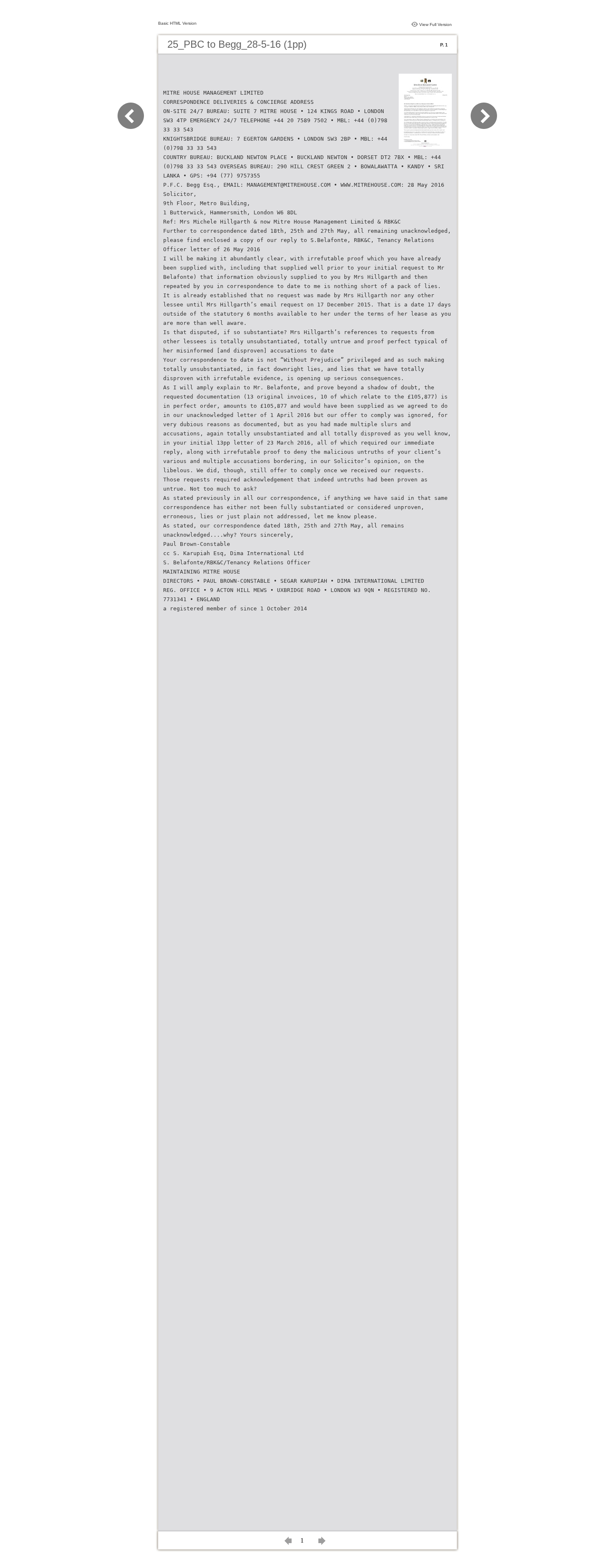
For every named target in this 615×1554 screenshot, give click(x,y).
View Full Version (435, 24)
